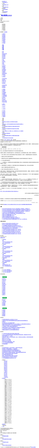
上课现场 (3, 116)
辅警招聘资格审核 (29, 204)
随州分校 (5, 369)
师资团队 (3, 40)
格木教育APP (4, 1)
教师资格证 (4, 69)
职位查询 (16, 121)
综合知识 (3, 97)
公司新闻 (3, 108)
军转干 (3, 64)
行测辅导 (3, 89)
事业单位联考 (4, 73)
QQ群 (3, 426)
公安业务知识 (4, 96)
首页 (5, 139)
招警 (11, 139)
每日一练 (3, 98)
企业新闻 (3, 442)
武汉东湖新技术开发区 (12, 204)
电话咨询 (3, 378)
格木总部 (5, 361)
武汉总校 (5, 362)
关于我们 (3, 110)
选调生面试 (8, 133)
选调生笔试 (4, 133)
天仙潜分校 (6, 377)
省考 (3, 51)
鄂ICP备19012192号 (16, 447)
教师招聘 (3, 83)
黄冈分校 (5, 363)
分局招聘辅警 (23, 204)
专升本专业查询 (10, 137)
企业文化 (3, 111)
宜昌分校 (5, 370)
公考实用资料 (12, 121)
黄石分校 (5, 364)
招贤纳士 (6, 445)
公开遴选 (3, 68)
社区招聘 (3, 67)
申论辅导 (3, 90)
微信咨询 (3, 424)
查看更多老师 (2, 237)
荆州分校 (5, 374)
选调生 (3, 60)
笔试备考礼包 (10, 126)
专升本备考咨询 (5, 137)
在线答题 (3, 39)
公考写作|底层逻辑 (9, 124)
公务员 (3, 103)
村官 (3, 59)
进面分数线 (14, 126)
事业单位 (3, 79)
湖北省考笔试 (4, 78)
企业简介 (3, 445)
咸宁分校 (5, 366)
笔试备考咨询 (9, 128)
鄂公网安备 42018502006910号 (25, 447)
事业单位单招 (4, 53)
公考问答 (3, 76)
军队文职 (3, 61)
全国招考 (3, 33)
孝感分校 (5, 365)
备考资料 (3, 38)
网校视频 (3, 37)
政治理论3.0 (21, 124)
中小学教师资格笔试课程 (6, 135)
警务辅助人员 (6, 204)
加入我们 (3, 114)
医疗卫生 (3, 57)
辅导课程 (3, 36)
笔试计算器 (17, 128)
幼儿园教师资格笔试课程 (15, 135)
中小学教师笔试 (5, 126)
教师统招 (3, 74)
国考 (3, 52)
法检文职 (3, 58)
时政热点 (3, 91)
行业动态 (6, 442)
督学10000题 (4, 100)
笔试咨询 (8, 121)
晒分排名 (18, 126)
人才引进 (3, 75)
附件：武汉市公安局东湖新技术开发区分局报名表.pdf (9, 191)
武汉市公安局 (18, 204)
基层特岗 (3, 66)
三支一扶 (3, 65)
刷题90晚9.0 (4, 121)
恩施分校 (5, 372)
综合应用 (3, 99)
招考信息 (8, 139)
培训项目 (3, 115)
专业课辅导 (4, 92)
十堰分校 (5, 371)
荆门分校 (5, 373)
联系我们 (9, 445)
